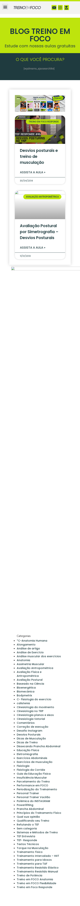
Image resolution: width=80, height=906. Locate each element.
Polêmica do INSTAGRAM (33, 801)
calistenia (23, 703)
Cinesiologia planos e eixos (35, 715)
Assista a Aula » (32, 172)
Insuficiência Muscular (32, 777)
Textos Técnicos (28, 844)
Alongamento (26, 644)
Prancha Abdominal (30, 809)
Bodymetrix (24, 695)
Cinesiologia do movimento (35, 707)
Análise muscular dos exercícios (39, 656)
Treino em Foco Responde (34, 887)
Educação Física (28, 750)
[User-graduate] (66, 7)
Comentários (26, 723)
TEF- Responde (27, 840)
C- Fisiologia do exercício (34, 699)
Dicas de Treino (27, 742)
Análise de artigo (28, 648)
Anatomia (23, 660)
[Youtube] (54, 7)
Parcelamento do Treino (33, 781)
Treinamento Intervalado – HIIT (38, 856)
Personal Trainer (28, 793)
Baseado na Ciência (30, 684)
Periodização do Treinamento (37, 789)
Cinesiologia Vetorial (31, 719)
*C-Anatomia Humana (32, 641)
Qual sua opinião (28, 817)
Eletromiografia (27, 754)
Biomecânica (25, 691)
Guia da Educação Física (34, 774)
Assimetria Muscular (30, 664)
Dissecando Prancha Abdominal (38, 746)
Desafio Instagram (29, 731)
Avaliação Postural (30, 680)
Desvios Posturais (29, 734)
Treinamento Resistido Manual (37, 871)
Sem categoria (27, 828)
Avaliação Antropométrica (35, 668)
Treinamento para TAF (32, 864)
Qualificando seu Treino (33, 821)
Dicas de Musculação (31, 738)
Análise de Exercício (30, 652)
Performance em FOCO (32, 785)
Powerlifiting (25, 805)
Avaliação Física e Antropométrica (29, 674)
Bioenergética (26, 687)
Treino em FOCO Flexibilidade (36, 883)
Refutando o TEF (28, 824)
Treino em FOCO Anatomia (35, 879)
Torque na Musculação (32, 848)
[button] (5, 7)
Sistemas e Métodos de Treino (37, 832)
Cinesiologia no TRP (30, 711)
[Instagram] (60, 7)
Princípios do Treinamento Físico (39, 813)
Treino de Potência (29, 875)
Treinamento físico (30, 852)
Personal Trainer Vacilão (33, 797)
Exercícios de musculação (34, 762)
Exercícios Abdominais (32, 758)
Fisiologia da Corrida (31, 770)
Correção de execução (32, 727)
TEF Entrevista (26, 836)
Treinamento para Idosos (34, 860)
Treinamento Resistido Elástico (38, 867)
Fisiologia (23, 766)
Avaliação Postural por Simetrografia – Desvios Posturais (39, 231)
